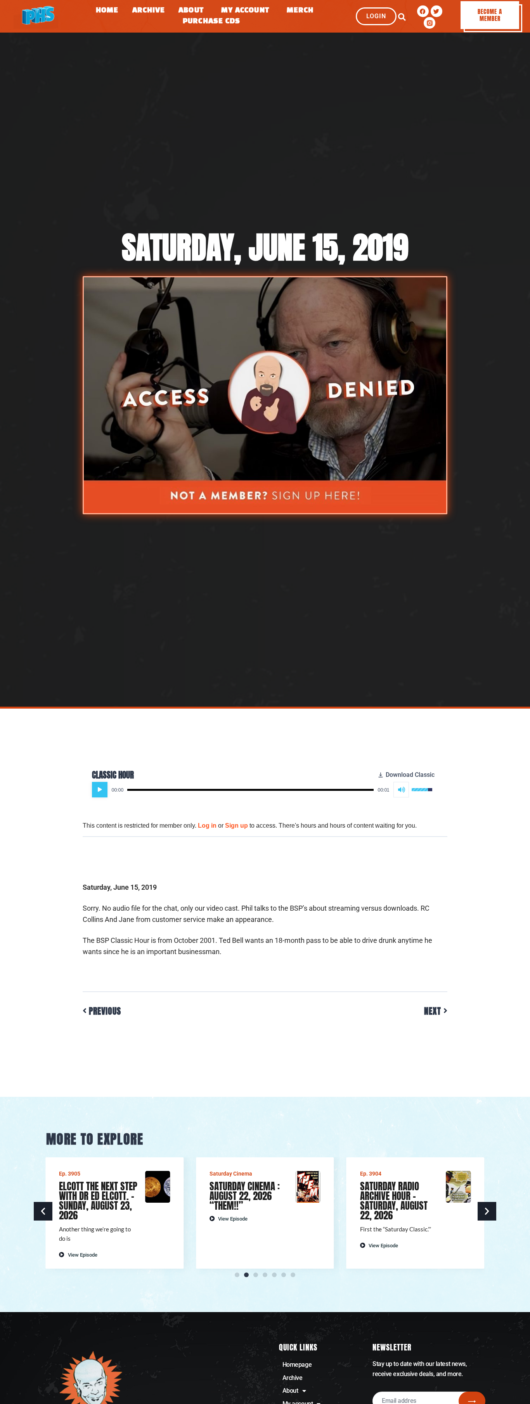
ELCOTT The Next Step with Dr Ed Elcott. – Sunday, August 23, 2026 (98, 1200)
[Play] (99, 789)
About (191, 10)
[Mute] (401, 789)
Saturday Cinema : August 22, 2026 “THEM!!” (245, 1196)
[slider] (250, 790)
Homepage (297, 1364)
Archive (148, 10)
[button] (402, 17)
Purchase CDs (211, 21)
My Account (245, 10)
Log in (207, 825)
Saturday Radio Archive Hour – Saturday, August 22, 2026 (394, 1200)
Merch (300, 10)
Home (107, 10)
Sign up (236, 825)
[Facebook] (423, 11)
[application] (262, 789)
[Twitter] (436, 11)
